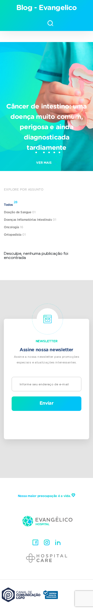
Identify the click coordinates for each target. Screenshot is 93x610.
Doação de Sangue (20, 212)
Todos (11, 203)
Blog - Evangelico (46, 8)
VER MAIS (44, 162)
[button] (36, 149)
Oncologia (13, 227)
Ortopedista (15, 234)
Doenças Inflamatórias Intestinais (30, 219)
